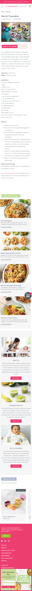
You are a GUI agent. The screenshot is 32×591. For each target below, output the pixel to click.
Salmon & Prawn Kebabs (9, 318)
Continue (8, 586)
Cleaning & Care (6, 553)
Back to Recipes (6, 11)
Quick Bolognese (6, 221)
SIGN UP (5, 536)
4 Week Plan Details (8, 578)
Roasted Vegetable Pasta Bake (11, 285)
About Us (4, 545)
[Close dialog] (30, 570)
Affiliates (4, 561)
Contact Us (4, 565)
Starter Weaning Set (9, 516)
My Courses (23, 6)
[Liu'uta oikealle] (28, 488)
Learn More (16, 378)
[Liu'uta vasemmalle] (26, 488)
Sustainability (5, 555)
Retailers (4, 548)
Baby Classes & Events (8, 550)
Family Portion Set (9, 173)
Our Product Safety (7, 558)
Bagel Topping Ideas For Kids (10, 253)
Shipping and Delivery (8, 568)
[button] (2, 6)
